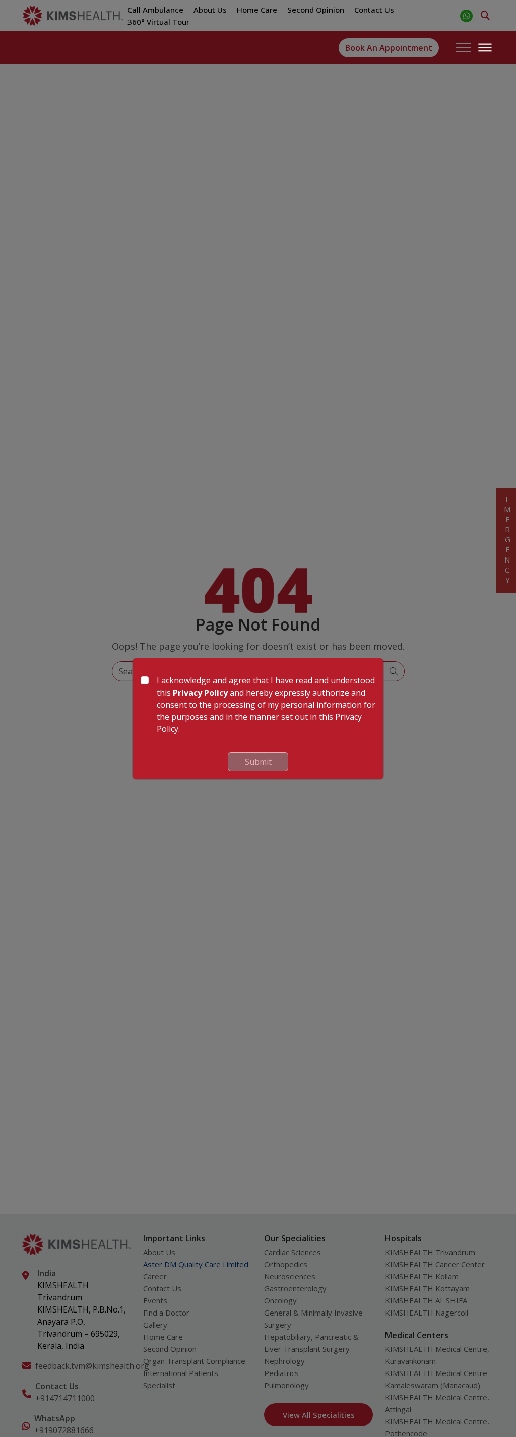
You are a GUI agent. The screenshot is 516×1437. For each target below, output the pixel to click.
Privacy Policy (200, 692)
